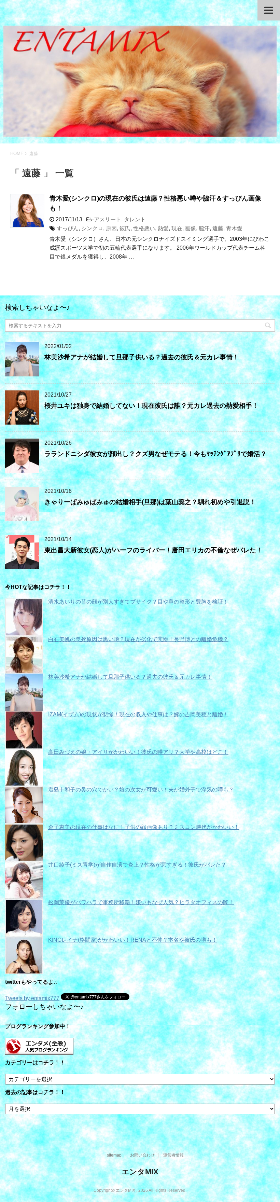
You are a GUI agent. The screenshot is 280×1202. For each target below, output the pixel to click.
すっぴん (68, 228)
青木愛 (234, 228)
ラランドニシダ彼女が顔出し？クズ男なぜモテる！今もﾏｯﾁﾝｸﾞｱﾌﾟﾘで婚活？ (155, 453)
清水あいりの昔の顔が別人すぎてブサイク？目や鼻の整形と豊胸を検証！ (138, 602)
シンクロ (92, 228)
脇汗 (204, 228)
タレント (135, 219)
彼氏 (125, 228)
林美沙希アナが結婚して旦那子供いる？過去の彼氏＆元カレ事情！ (141, 357)
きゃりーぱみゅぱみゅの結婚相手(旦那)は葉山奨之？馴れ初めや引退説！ (150, 502)
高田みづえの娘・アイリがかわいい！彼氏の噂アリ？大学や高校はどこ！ (138, 752)
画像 (190, 228)
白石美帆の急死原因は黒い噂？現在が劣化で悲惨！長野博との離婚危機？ (138, 639)
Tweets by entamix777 (32, 998)
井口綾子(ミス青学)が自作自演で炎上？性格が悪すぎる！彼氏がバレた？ (137, 865)
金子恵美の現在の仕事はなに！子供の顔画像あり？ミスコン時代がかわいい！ (143, 827)
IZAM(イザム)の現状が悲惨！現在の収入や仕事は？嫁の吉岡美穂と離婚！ (138, 714)
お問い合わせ (142, 1155)
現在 (176, 228)
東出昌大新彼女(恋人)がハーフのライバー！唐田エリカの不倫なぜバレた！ (153, 550)
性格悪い (144, 228)
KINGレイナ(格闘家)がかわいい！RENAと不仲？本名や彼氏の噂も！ (132, 940)
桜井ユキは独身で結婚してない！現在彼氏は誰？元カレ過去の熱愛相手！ (151, 405)
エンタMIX (140, 1172)
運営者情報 (173, 1155)
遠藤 (217, 228)
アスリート (107, 219)
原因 (111, 228)
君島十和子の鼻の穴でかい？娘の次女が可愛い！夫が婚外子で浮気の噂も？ (141, 789)
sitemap (114, 1155)
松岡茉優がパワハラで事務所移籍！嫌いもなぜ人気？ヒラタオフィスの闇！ (141, 902)
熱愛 (163, 228)
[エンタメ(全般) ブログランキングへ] (39, 1051)
